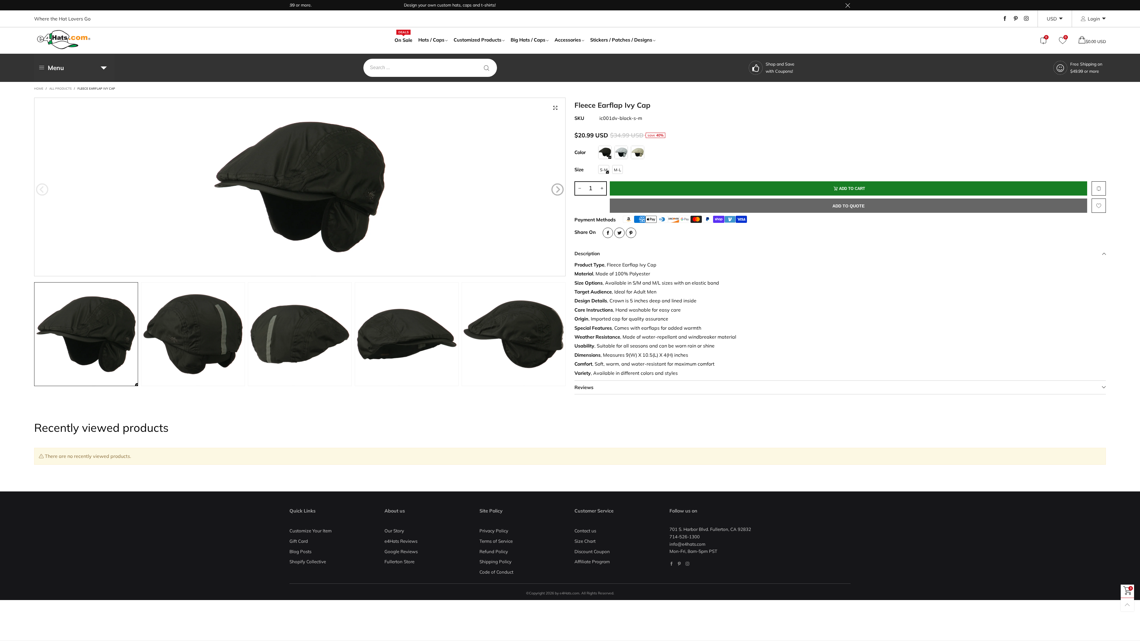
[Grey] (621, 152)
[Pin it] (631, 233)
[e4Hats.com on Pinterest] (679, 564)
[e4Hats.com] (64, 39)
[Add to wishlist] (1099, 206)
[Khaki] (637, 152)
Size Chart (585, 541)
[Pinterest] (1015, 19)
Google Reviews (401, 551)
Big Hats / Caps (528, 40)
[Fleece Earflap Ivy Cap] (300, 187)
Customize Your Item (310, 531)
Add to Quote (848, 206)
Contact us (585, 531)
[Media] (555, 108)
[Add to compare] (1099, 188)
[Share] (608, 233)
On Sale (403, 40)
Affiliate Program (592, 561)
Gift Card (298, 541)
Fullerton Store (399, 561)
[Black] (605, 152)
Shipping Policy (495, 561)
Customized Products (477, 40)
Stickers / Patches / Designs (621, 40)
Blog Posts (300, 551)
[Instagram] (1026, 19)
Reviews (583, 387)
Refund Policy (493, 551)
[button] (42, 190)
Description (587, 253)
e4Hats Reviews (400, 541)
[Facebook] (1005, 19)
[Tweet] (619, 233)
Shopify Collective (307, 561)
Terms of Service (496, 541)
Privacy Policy (493, 531)
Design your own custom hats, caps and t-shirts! (424, 5)
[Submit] (486, 68)
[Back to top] (1127, 604)
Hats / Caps (431, 40)
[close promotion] (847, 5)
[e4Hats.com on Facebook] (671, 564)
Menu (56, 68)
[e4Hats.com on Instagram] (687, 564)
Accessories (568, 40)
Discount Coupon (592, 551)
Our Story (394, 531)
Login (1094, 19)
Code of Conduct (496, 572)
